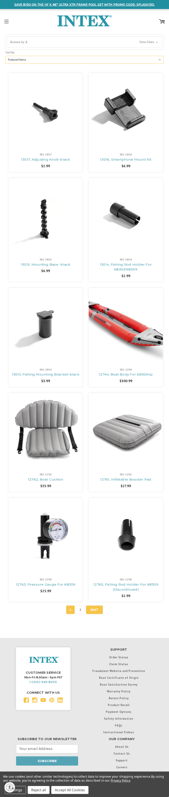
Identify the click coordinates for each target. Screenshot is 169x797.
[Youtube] (43, 700)
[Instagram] (35, 700)
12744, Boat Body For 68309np (126, 374)
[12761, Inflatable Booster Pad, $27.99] (126, 430)
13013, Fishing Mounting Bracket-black (45, 374)
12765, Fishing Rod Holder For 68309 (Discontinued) (125, 587)
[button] (84, 42)
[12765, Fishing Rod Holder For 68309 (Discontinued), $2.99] (126, 535)
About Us (122, 746)
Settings (15, 790)
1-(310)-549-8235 (43, 682)
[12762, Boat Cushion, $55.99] (46, 430)
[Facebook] (26, 700)
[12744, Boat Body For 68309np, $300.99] (126, 325)
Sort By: (10, 52)
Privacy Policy (120, 780)
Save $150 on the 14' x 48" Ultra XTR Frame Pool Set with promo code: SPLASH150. (84, 4)
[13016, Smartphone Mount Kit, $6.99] (126, 110)
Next (94, 610)
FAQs (118, 725)
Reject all (38, 790)
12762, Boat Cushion (45, 479)
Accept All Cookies (70, 790)
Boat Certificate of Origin (118, 677)
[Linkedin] (60, 700)
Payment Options (118, 711)
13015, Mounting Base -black (46, 264)
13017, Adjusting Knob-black (45, 159)
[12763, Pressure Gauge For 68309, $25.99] (46, 535)
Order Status (118, 657)
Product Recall (119, 705)
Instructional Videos (118, 732)
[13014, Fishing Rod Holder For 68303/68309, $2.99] (126, 215)
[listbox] (84, 60)
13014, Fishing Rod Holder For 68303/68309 (126, 267)
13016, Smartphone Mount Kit (125, 159)
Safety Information (118, 718)
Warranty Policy (118, 691)
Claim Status (118, 664)
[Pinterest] (52, 700)
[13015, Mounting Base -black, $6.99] (46, 215)
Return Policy (119, 698)
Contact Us (122, 753)
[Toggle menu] (6, 20)
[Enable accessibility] (9, 787)
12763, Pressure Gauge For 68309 (45, 584)
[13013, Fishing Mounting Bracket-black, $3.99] (46, 325)
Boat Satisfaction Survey (119, 684)
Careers (121, 767)
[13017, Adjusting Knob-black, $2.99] (46, 110)
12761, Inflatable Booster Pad (125, 479)
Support (122, 760)
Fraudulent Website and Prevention (118, 671)
